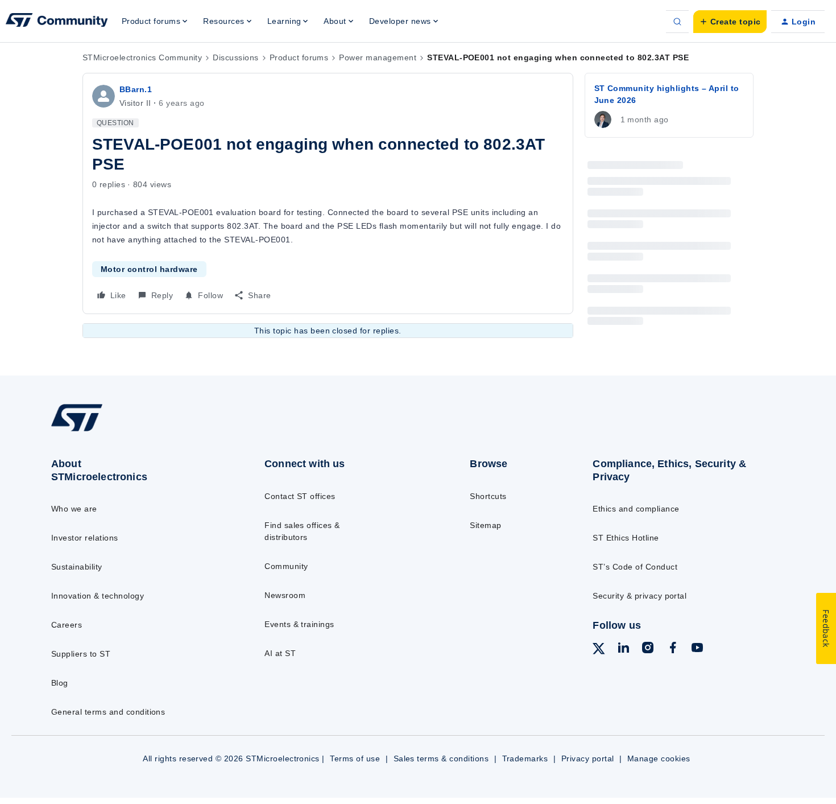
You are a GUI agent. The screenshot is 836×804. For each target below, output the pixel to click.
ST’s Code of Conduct (635, 566)
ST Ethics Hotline (626, 537)
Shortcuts (488, 496)
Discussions (235, 57)
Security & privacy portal (639, 595)
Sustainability (76, 566)
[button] (730, 21)
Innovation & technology (97, 595)
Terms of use (355, 758)
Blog (59, 682)
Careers (66, 624)
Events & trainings (299, 624)
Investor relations (84, 537)
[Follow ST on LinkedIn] (623, 649)
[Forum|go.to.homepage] (57, 21)
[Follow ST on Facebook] (673, 649)
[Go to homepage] (134, 430)
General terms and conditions (108, 711)
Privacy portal (587, 758)
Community (286, 566)
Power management (377, 57)
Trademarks (525, 758)
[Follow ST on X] (599, 650)
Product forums (299, 57)
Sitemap (485, 525)
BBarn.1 (135, 89)
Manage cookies (658, 758)
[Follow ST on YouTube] (697, 649)
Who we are (74, 508)
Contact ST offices (300, 496)
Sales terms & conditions (441, 758)
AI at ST (280, 653)
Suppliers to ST (80, 653)
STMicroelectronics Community (142, 57)
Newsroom (284, 595)
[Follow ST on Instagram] (648, 649)
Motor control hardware (149, 269)
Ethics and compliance (636, 508)
